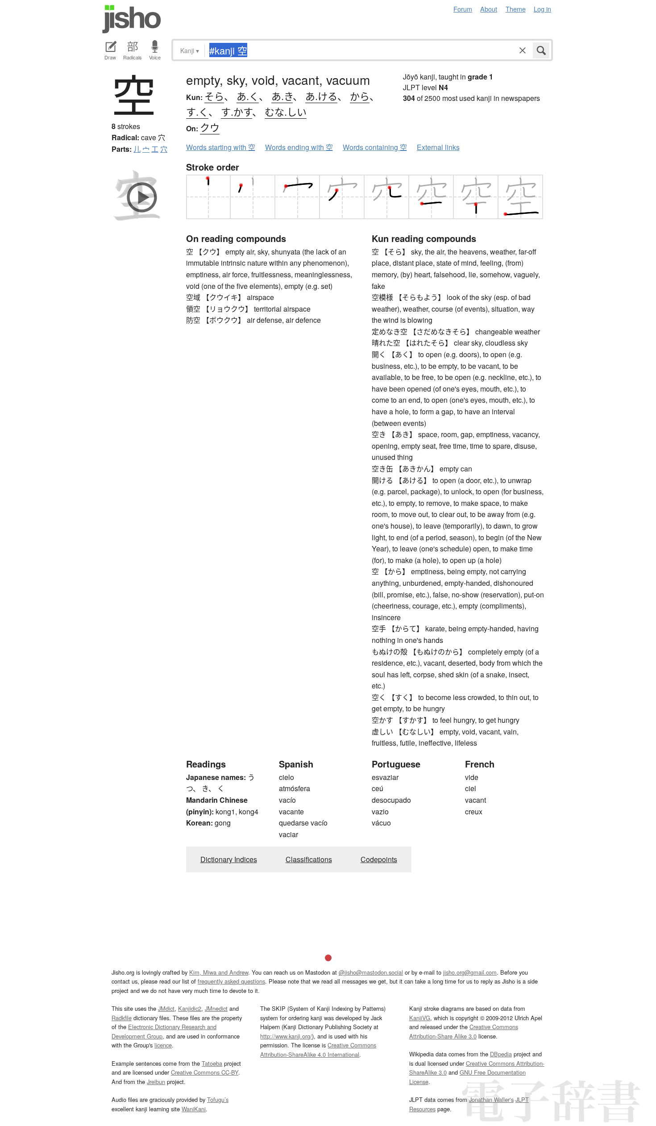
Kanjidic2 (189, 1008)
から (360, 96)
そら (214, 96)
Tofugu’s (217, 1099)
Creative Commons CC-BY (204, 1072)
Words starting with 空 (220, 147)
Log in (542, 8)
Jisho (131, 19)
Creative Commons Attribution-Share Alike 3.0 (463, 1031)
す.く (197, 111)
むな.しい (286, 111)
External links (438, 147)
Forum (462, 8)
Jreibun (156, 1081)
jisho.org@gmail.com (470, 972)
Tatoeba (212, 1063)
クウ (210, 127)
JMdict (166, 1008)
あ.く (248, 96)
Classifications (309, 859)
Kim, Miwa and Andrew (218, 972)
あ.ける (321, 96)
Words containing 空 (375, 147)
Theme (516, 8)
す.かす (236, 111)
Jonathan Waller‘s (491, 1099)
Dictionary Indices (228, 859)
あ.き (282, 96)
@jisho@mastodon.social (371, 972)
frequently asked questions (231, 981)
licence (163, 1045)
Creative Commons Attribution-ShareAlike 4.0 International (318, 1049)
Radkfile (122, 1017)
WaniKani (194, 1109)
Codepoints (379, 859)
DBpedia (501, 1054)
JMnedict (216, 1008)
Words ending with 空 (299, 147)
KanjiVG (419, 1017)
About (488, 8)
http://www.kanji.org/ (286, 1036)
